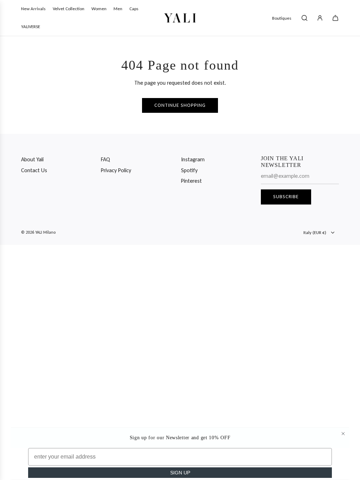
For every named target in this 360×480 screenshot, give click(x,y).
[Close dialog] (343, 433)
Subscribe (286, 197)
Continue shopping (180, 105)
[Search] (304, 18)
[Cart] (335, 18)
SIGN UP (180, 472)
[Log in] (320, 18)
